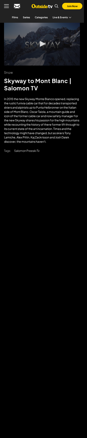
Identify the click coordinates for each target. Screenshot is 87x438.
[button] (42, 43)
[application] (42, 44)
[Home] (42, 6)
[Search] (56, 6)
